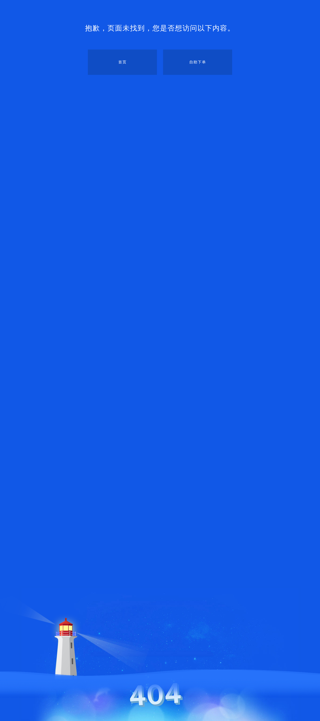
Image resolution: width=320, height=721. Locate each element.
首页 (122, 62)
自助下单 (197, 62)
